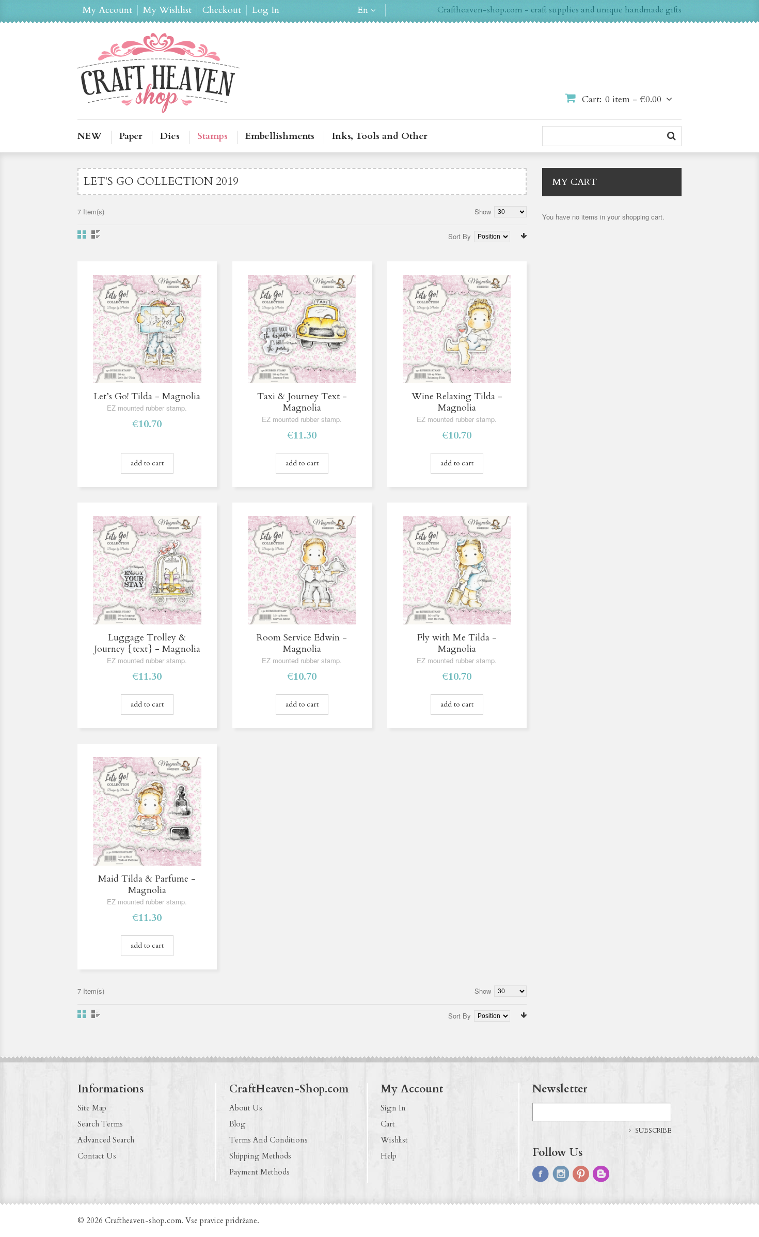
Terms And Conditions (268, 1140)
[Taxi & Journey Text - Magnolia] (302, 329)
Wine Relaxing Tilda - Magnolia (457, 402)
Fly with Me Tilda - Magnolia (457, 643)
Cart (388, 1124)
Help (389, 1156)
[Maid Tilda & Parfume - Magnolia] (147, 811)
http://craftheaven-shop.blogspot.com (601, 1174)
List (95, 234)
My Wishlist (167, 10)
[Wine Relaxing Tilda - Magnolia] (457, 329)
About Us (245, 1108)
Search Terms (100, 1124)
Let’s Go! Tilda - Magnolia (146, 396)
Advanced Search (105, 1140)
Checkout (221, 10)
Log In (265, 10)
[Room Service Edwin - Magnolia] (302, 570)
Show (483, 211)
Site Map (91, 1108)
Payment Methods (259, 1172)
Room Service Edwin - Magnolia (302, 643)
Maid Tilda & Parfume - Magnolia (147, 884)
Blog (237, 1124)
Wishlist (394, 1140)
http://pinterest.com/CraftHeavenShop (581, 1174)
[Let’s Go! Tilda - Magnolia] (147, 329)
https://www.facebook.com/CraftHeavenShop (540, 1174)
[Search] (671, 136)
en (362, 10)
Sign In (393, 1108)
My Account (107, 10)
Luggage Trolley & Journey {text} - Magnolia (147, 643)
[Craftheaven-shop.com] (158, 73)
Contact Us (96, 1156)
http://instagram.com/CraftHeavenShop (560, 1174)
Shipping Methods (260, 1156)
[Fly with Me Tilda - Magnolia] (457, 570)
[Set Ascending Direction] (523, 235)
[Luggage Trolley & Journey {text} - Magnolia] (147, 570)
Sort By (459, 236)
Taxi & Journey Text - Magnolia (302, 402)
